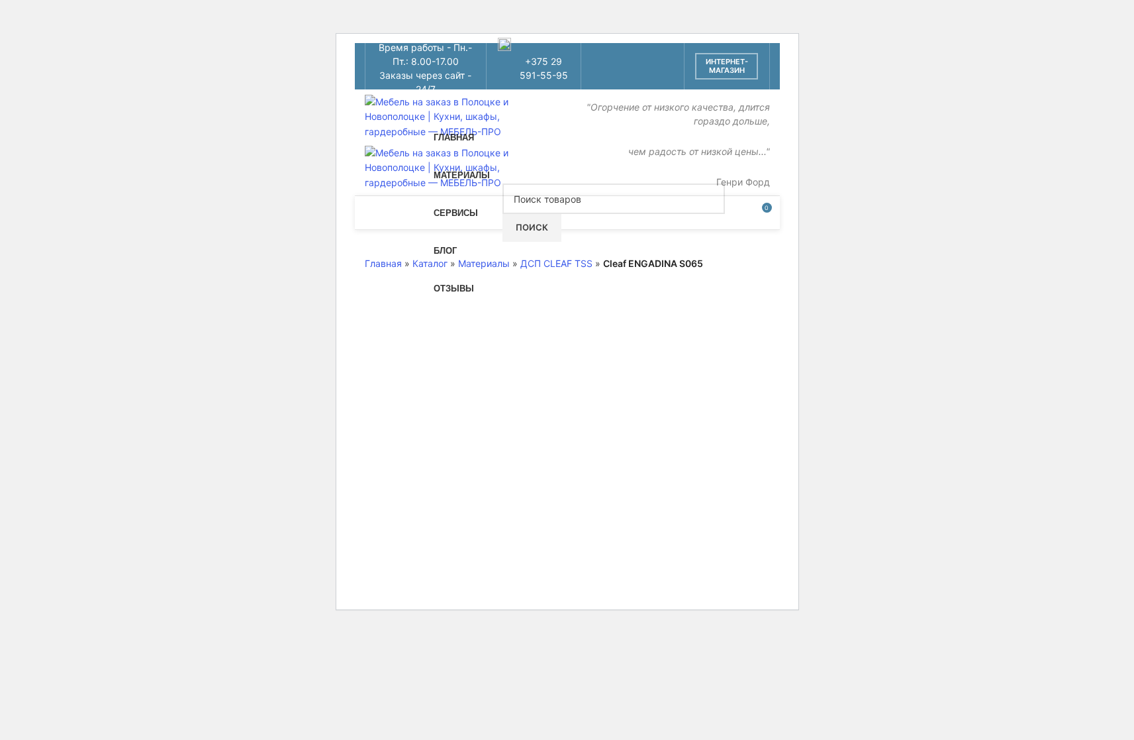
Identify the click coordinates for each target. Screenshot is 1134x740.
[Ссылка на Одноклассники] (649, 56)
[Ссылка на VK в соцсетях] (615, 76)
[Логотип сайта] (451, 115)
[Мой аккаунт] (737, 212)
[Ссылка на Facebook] (599, 56)
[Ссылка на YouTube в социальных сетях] (632, 56)
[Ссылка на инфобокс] (533, 66)
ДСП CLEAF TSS (556, 263)
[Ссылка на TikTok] (632, 76)
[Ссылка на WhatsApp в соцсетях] (665, 56)
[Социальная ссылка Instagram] (615, 56)
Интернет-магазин (727, 66)
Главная (383, 263)
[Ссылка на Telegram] (649, 76)
